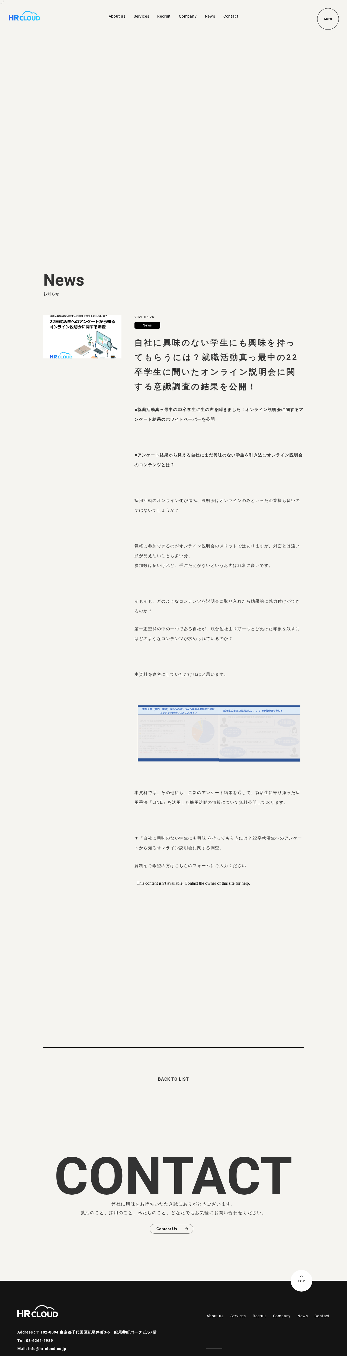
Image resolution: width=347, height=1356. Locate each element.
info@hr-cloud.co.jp (47, 1348)
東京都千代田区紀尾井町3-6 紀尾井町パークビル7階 (108, 1332)
